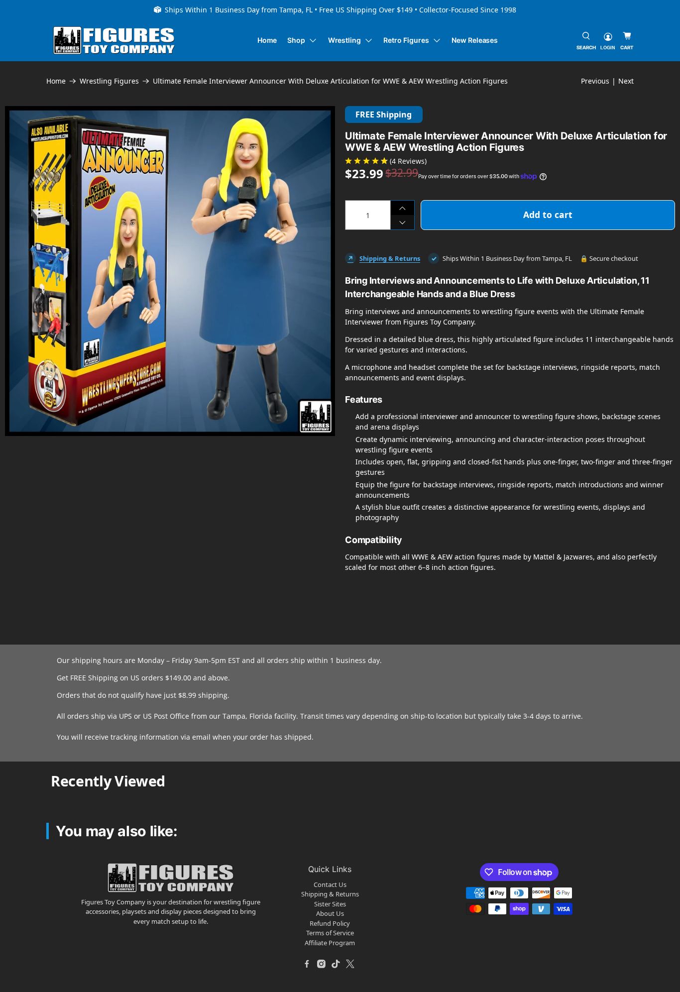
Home (267, 40)
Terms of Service (330, 932)
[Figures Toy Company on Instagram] (322, 964)
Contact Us (330, 884)
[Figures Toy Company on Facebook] (307, 964)
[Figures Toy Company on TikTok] (336, 964)
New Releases (475, 40)
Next (626, 81)
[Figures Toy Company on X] (350, 964)
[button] (18, 463)
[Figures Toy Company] (114, 40)
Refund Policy (330, 923)
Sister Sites (330, 903)
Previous (595, 81)
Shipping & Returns (389, 258)
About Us (330, 913)
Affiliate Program (330, 942)
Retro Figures (406, 40)
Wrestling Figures (109, 81)
